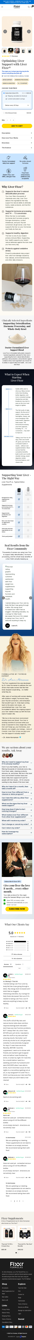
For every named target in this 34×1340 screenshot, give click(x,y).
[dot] (16, 1252)
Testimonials (21, 1301)
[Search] (28, 7)
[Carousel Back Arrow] (5, 31)
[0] (31, 7)
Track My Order (22, 1288)
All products (5, 1288)
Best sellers (5, 1297)
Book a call (5, 1300)
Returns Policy (6, 1313)
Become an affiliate (23, 1307)
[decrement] (7, 120)
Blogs (19, 1298)
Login (19, 1314)
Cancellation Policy (7, 1322)
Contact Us (21, 1294)
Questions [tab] (18, 964)
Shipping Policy (6, 1316)
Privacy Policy (6, 1309)
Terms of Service (6, 1319)
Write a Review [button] (18, 954)
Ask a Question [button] (18, 958)
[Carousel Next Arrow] (29, 31)
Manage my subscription (24, 1310)
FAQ (19, 1291)
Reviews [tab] (6, 964)
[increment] (13, 120)
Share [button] (7, 1008)
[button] (3, 597)
